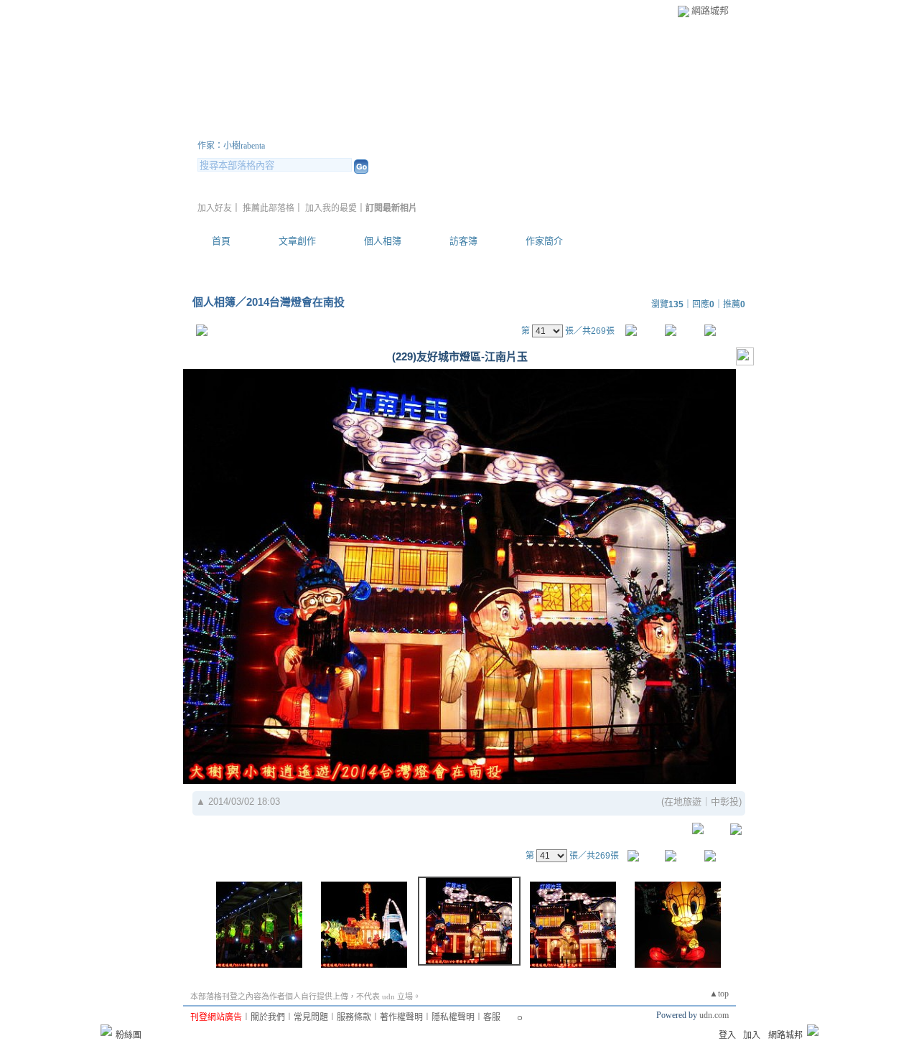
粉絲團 (128, 1035)
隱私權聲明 (453, 1017)
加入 (751, 1035)
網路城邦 (710, 10)
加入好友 (214, 208)
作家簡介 (544, 240)
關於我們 (268, 1017)
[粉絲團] (106, 1030)
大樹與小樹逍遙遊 (283, 128)
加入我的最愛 (331, 208)
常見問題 (311, 1017)
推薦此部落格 (268, 208)
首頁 (221, 240)
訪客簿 (463, 240)
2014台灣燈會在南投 (295, 302)
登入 (727, 1035)
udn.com (714, 1015)
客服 (491, 1017)
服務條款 (354, 1017)
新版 (423, 128)
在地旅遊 (682, 801)
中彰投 (725, 801)
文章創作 (297, 240)
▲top (719, 994)
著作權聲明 (401, 1017)
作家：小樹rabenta (231, 146)
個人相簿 (382, 240)
